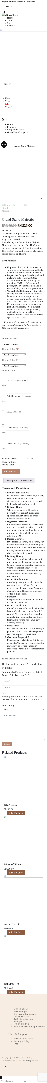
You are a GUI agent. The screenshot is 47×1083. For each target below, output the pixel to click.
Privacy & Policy (21, 1041)
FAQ (16, 1044)
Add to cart (11, 471)
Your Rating (8, 705)
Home (10, 17)
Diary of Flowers (14, 864)
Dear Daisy (10, 804)
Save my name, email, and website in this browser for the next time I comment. (22, 698)
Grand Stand (13, 239)
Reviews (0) (26, 480)
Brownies (16, 380)
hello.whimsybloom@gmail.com (29, 1026)
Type (9, 20)
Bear (14, 412)
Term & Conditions (23, 1038)
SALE (33, 236)
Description (11, 480)
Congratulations (22, 233)
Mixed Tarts (18, 443)
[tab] (11, 480)
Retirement (24, 236)
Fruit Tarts (17, 427)
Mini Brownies (19, 396)
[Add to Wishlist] (21, 470)
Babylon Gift (11, 983)
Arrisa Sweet (11, 924)
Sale (9, 23)
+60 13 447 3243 (22, 1024)
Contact (11, 25)
